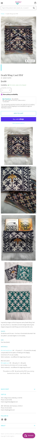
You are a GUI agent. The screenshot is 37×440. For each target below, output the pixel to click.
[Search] (33, 8)
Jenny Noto (7, 78)
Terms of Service (10, 434)
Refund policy (19, 434)
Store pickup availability (10, 94)
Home (2, 14)
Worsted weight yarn (6, 350)
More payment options (18, 123)
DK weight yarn (5, 363)
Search (2, 434)
